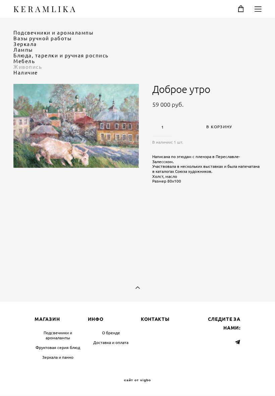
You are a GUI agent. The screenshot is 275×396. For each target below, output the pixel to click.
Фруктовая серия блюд (58, 347)
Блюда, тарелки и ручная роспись (61, 55)
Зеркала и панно (57, 357)
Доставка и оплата (110, 342)
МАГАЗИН (47, 319)
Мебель (24, 61)
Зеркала (25, 44)
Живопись (27, 67)
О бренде (111, 332)
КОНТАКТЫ (155, 319)
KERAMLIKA (45, 9)
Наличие (25, 73)
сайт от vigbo (137, 380)
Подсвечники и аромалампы (53, 33)
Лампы (23, 50)
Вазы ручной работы (42, 38)
